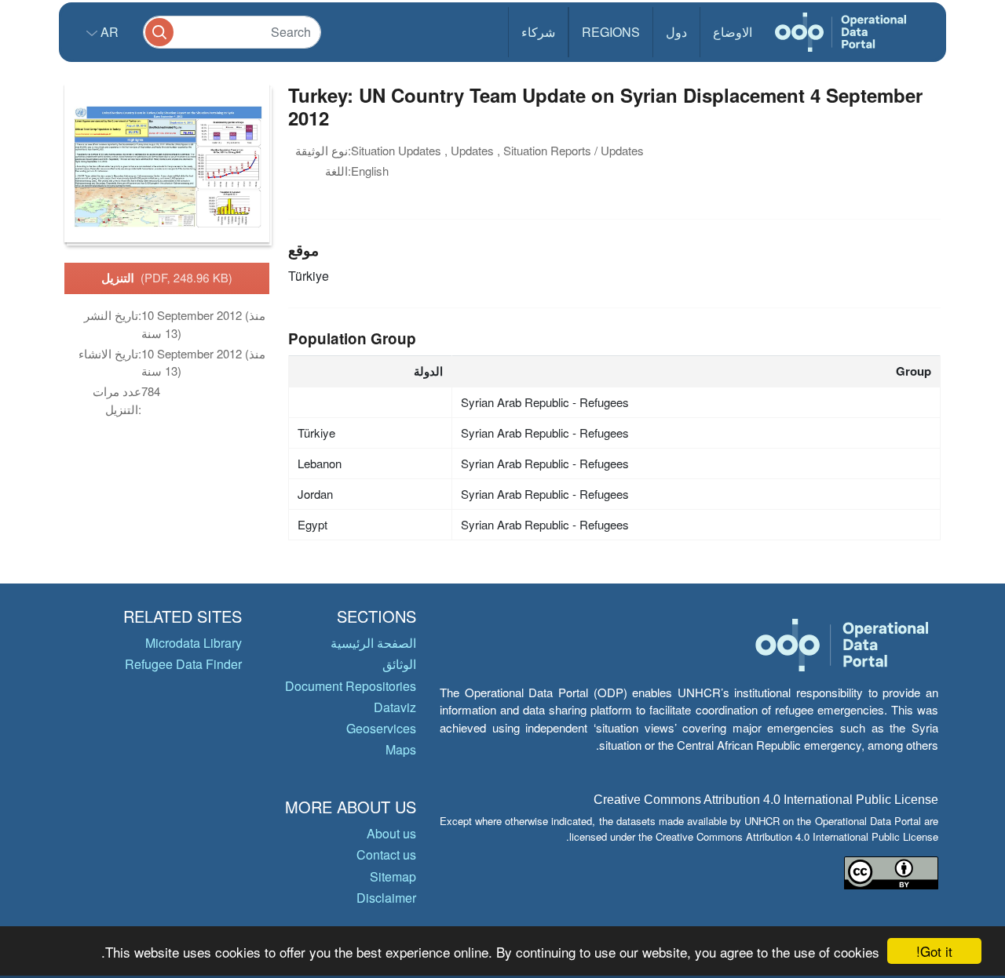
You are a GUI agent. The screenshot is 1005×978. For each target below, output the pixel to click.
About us (391, 833)
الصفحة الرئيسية (373, 643)
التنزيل (166, 277)
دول (676, 32)
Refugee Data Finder (183, 664)
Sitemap (393, 876)
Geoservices (381, 728)
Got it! (934, 951)
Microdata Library (193, 643)
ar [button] (108, 32)
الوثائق (399, 664)
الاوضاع (732, 32)
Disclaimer (386, 898)
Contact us (386, 854)
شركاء (538, 32)
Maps (401, 749)
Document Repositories (350, 686)
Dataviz (395, 707)
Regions (611, 32)
